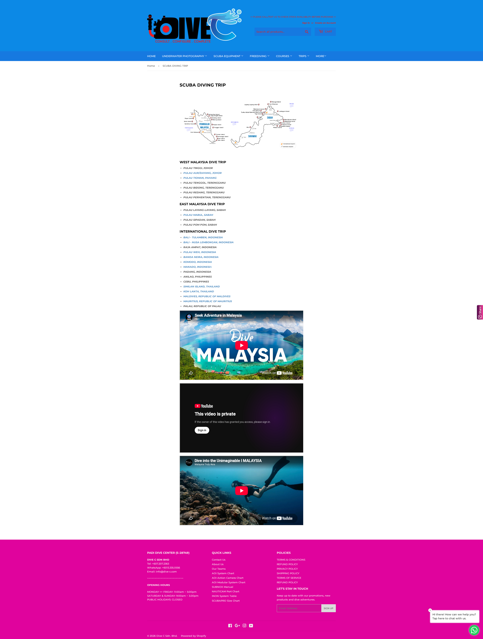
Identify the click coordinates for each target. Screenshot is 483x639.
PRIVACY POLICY (287, 568)
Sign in (306, 23)
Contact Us (218, 559)
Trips (303, 56)
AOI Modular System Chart (228, 582)
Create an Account (325, 23)
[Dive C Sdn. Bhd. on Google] (237, 626)
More (320, 56)
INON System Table (224, 595)
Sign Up (328, 608)
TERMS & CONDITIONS (291, 559)
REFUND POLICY (287, 564)
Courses (283, 56)
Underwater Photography (183, 56)
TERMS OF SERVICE (289, 577)
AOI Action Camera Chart (227, 577)
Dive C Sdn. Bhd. (166, 635)
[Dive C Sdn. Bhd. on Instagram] (244, 626)
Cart (328, 31)
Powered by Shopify (193, 635)
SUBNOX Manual (222, 586)
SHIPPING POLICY (288, 573)
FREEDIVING (258, 56)
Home (151, 56)
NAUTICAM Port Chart (225, 591)
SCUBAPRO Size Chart (226, 600)
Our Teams (219, 568)
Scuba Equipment (227, 56)
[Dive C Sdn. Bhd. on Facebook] (230, 626)
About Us (218, 564)
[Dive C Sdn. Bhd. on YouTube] (251, 626)
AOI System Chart (223, 573)
